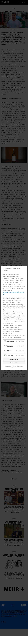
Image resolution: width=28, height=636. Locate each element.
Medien (9, 351)
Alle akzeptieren (14, 362)
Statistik (10, 346)
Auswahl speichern (14, 359)
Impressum (20, 366)
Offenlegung (14, 367)
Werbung (10, 355)
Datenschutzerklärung (10, 366)
